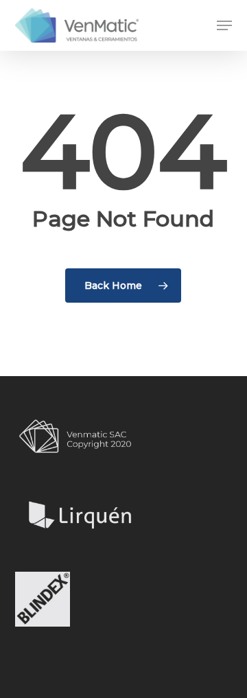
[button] (224, 25)
